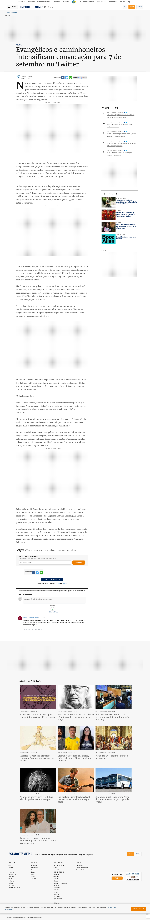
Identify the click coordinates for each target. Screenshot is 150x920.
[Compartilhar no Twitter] (66, 78)
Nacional (11, 872)
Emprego (56, 874)
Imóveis (66, 2)
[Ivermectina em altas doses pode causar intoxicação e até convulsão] (38, 697)
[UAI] (73, 2)
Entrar (140, 7)
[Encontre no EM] (125, 7)
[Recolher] (84, 617)
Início (8, 12)
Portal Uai (34, 865)
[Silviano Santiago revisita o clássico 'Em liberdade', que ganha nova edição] (76, 697)
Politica (14, 12)
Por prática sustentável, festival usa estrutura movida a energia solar (74, 799)
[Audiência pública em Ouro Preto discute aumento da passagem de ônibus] (114, 780)
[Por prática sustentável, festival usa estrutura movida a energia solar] (76, 780)
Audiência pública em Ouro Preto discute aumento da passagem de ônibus (112, 799)
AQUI (130, 2)
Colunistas (11, 881)
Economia (11, 870)
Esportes (56, 890)
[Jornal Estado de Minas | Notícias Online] (31, 7)
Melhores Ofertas (86, 2)
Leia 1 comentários (52, 579)
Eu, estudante (80, 870)
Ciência (55, 881)
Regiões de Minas (58, 865)
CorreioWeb (79, 865)
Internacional (12, 874)
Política (48, 7)
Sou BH (122, 2)
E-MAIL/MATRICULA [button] (53, 612)
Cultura (10, 883)
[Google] (52, 609)
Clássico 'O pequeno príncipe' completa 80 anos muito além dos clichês (37, 758)
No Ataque (56, 896)
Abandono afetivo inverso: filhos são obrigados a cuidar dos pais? (36, 798)
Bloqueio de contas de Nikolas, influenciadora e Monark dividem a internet (75, 758)
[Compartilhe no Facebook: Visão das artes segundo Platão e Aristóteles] (112, 753)
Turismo (56, 879)
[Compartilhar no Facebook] (63, 78)
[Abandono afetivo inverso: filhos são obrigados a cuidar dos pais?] (38, 780)
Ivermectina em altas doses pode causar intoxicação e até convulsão (37, 715)
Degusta (56, 885)
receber (79, 562)
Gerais (10, 865)
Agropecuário (57, 899)
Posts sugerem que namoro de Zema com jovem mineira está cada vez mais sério (38, 840)
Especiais (56, 870)
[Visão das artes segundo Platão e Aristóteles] (114, 738)
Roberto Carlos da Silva (30, 618)
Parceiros (113, 2)
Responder (38, 629)
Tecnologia (56, 888)
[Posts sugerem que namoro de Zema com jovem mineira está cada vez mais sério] (38, 821)
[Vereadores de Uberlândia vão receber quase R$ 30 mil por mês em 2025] (114, 697)
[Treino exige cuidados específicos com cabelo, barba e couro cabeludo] (109, 202)
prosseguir (138, 908)
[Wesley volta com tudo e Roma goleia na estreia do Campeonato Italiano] (109, 215)
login (58, 583)
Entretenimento (43, 2)
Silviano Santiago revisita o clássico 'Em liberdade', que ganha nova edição (76, 717)
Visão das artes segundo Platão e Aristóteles (112, 757)
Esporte (31, 2)
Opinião (55, 868)
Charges (56, 876)
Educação (11, 885)
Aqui (32, 874)
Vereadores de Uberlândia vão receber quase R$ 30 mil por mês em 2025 (112, 717)
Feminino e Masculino (60, 883)
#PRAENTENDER (58, 872)
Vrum (32, 876)
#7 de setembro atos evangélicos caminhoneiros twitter (50, 550)
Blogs (33, 872)
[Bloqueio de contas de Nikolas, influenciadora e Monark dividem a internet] (76, 738)
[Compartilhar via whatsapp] (70, 78)
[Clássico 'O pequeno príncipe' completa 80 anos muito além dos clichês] (38, 738)
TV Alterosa (102, 2)
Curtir (27, 629)
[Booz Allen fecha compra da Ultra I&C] (109, 239)
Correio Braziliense (82, 868)
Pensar (55, 892)
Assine (132, 7)
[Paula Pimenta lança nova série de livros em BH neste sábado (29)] (109, 227)
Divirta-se (56, 903)
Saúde (10, 879)
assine (65, 583)
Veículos (56, 2)
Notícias (21, 2)
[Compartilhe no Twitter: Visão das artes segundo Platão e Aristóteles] (114, 753)
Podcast (56, 894)
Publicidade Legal (14, 888)
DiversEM (11, 876)
